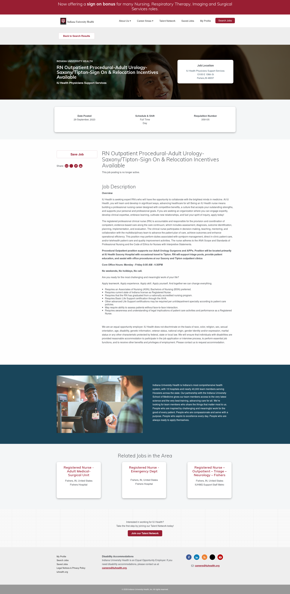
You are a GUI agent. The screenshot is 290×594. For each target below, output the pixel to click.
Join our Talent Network (145, 533)
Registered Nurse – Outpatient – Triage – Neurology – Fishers (209, 471)
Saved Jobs (187, 21)
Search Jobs (225, 20)
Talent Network (167, 21)
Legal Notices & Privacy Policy (71, 567)
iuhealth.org (62, 571)
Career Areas (144, 21)
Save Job (77, 154)
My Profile (205, 21)
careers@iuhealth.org (114, 568)
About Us (124, 21)
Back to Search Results (76, 36)
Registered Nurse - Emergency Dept (144, 469)
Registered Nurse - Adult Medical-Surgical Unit (79, 471)
